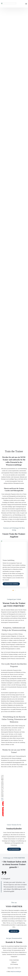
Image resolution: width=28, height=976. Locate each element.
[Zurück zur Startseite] (8, 4)
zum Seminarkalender (14, 849)
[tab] (13, 590)
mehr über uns (14, 931)
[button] (26, 4)
